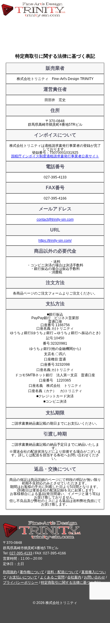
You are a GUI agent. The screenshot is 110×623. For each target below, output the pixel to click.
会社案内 (74, 577)
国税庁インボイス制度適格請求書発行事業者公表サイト (55, 156)
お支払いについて (23, 577)
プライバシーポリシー (20, 583)
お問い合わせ (94, 577)
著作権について (32, 572)
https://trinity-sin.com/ (55, 241)
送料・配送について (63, 572)
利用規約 (10, 572)
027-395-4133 (20, 553)
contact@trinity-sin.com (55, 219)
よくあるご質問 (52, 577)
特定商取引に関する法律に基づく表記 (71, 583)
